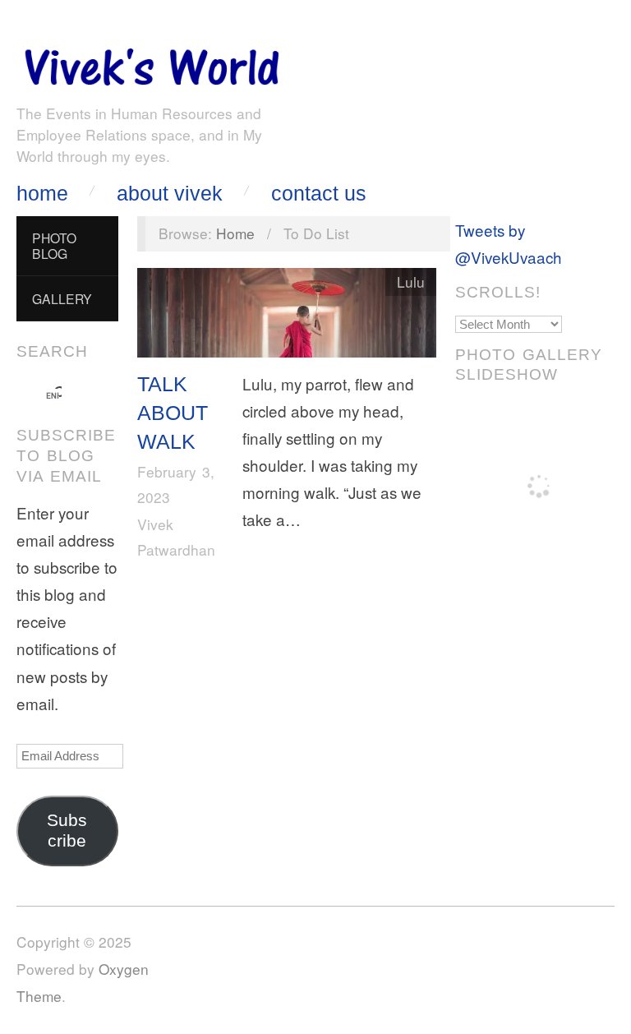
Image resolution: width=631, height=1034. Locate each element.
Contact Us (318, 193)
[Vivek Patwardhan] (151, 63)
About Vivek (170, 193)
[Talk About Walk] (286, 316)
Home (42, 193)
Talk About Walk (172, 413)
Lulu (411, 281)
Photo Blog (54, 245)
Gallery (62, 298)
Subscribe (67, 830)
